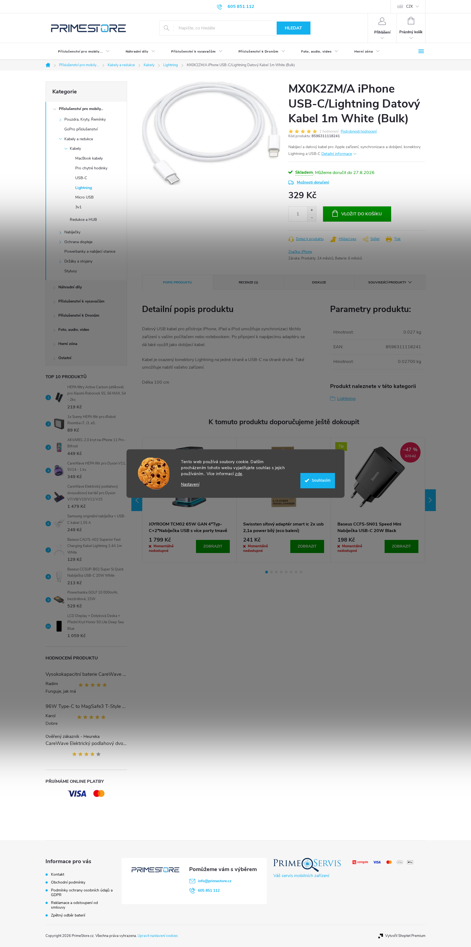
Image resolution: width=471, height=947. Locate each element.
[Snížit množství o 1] (311, 217)
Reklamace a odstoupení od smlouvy (74, 905)
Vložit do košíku (361, 214)
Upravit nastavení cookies (158, 935)
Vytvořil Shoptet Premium (405, 935)
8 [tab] (301, 572)
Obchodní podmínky (68, 882)
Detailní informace (336, 153)
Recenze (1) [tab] (248, 282)
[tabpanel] (189, 500)
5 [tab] (286, 572)
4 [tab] (281, 572)
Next (430, 500)
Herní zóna (67, 343)
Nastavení (190, 484)
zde (238, 473)
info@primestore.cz (214, 881)
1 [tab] (266, 572)
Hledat (293, 28)
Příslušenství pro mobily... (81, 108)
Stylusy (70, 271)
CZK (409, 6)
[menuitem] (79, 51)
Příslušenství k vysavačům (81, 301)
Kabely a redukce (78, 139)
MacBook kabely (89, 158)
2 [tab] (271, 572)
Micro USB (84, 197)
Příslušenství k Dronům (78, 315)
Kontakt (57, 874)
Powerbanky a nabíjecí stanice (89, 251)
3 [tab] (276, 572)
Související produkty (387, 282)
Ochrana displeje (78, 242)
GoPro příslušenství (81, 129)
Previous (136, 500)
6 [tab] (291, 572)
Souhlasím (321, 480)
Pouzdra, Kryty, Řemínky (85, 119)
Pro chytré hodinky (91, 168)
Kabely (75, 148)
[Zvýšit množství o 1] (311, 210)
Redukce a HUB (83, 219)
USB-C (81, 178)
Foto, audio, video (73, 329)
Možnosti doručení (313, 182)
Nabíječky (72, 232)
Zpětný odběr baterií (68, 915)
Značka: (300, 251)
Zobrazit (212, 546)
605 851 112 (209, 890)
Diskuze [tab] (319, 282)
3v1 (78, 207)
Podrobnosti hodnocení (359, 131)
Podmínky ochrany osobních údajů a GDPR (82, 892)
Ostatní (64, 358)
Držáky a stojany (78, 261)
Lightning (83, 187)
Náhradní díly (70, 287)
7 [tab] (296, 572)
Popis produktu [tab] (177, 282)
